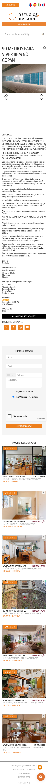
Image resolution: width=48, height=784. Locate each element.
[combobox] (11, 375)
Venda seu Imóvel (24, 24)
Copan (12, 207)
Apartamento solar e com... (15, 745)
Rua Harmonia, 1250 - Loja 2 (24, 769)
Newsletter (10, 5)
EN (30, 4)
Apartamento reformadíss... (15, 566)
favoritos (25, 316)
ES (35, 4)
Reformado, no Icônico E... (14, 610)
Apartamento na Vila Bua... (14, 655)
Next (42, 97)
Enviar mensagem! (24, 426)
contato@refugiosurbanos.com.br (24, 765)
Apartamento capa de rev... (15, 476)
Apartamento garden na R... (15, 700)
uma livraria (38, 248)
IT (39, 4)
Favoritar (43, 448)
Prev (5, 97)
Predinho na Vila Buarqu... (14, 521)
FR (44, 4)
